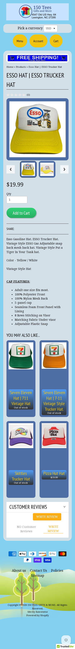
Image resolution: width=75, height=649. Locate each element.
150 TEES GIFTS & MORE (41, 605)
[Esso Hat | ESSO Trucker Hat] (28, 169)
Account (38, 41)
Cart (56, 41)
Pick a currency (30, 28)
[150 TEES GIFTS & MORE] (37, 18)
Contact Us (38, 571)
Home (9, 66)
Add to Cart (21, 213)
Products (21, 66)
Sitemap (37, 576)
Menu (20, 41)
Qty (8, 193)
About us (19, 571)
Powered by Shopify (37, 615)
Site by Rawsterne (38, 612)
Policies (57, 571)
